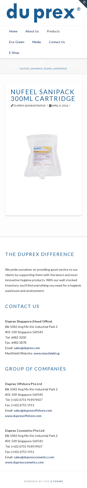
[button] (83, 4)
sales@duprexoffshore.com (33, 410)
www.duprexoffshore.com (23, 416)
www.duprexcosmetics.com (24, 462)
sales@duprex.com (27, 348)
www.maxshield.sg (47, 353)
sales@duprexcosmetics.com (34, 457)
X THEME (56, 481)
